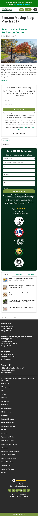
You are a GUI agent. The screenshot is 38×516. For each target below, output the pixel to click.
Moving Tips (5, 401)
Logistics (4, 433)
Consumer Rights (6, 408)
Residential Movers (7, 419)
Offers (3, 394)
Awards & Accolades (8, 455)
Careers (3, 473)
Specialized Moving (7, 437)
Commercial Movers (7, 423)
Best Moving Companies (9, 458)
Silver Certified (6, 465)
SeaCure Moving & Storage (10, 451)
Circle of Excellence (7, 462)
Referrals (4, 398)
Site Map (23, 494)
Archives (31, 274)
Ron (4, 36)
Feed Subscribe (20, 133)
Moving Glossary (6, 412)
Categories (18, 274)
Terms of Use (24, 127)
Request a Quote (19, 514)
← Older (5, 140)
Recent (6, 274)
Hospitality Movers (7, 440)
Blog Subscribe (19, 109)
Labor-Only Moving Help (9, 444)
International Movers (8, 426)
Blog (2, 390)
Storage (3, 430)
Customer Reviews (7, 469)
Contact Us (4, 405)
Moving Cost (5, 387)
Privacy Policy (21, 203)
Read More (4, 80)
